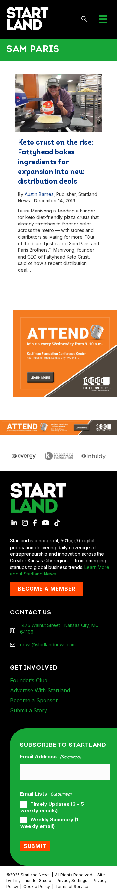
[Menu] (102, 19)
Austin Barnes (39, 194)
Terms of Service (71, 886)
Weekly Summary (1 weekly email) (49, 823)
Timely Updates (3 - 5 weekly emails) (52, 807)
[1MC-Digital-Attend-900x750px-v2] (65, 313)
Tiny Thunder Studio (31, 880)
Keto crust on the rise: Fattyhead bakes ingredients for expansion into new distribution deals (55, 162)
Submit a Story (28, 710)
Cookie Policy (36, 886)
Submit (35, 846)
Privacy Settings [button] (72, 880)
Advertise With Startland (40, 690)
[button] (84, 19)
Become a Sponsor (34, 700)
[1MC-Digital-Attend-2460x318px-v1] (58, 427)
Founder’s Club (28, 680)
